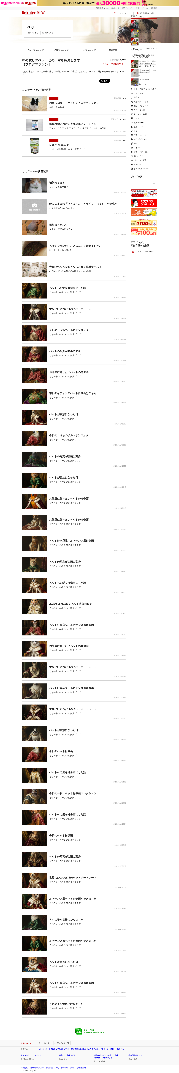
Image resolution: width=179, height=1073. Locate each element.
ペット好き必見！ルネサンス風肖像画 (71, 540)
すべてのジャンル (141, 169)
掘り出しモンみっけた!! (60, 250)
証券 (137, 8)
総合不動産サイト (135, 1055)
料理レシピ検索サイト (67, 1055)
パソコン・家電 (140, 160)
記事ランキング (61, 50)
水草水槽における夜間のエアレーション (72, 123)
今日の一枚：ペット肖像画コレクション (72, 793)
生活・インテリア (141, 106)
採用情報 (64, 1068)
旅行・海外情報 (140, 139)
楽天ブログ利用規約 (78, 1068)
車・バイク (138, 156)
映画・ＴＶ (138, 127)
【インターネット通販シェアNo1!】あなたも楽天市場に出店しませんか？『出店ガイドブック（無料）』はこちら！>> (82, 1049)
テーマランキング (87, 50)
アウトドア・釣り (141, 152)
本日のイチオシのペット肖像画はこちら (72, 393)
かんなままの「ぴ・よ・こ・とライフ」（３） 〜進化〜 (83, 203)
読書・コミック (140, 135)
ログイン (123, 13)
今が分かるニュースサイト (31, 1055)
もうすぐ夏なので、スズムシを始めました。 (75, 245)
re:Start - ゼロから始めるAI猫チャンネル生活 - (70, 271)
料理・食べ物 (139, 110)
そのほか (137, 164)
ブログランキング (35, 50)
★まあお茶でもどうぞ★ (60, 229)
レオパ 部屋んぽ (58, 144)
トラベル (145, 8)
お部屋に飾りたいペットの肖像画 (69, 372)
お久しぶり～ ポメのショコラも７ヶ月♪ (73, 102)
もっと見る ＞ (151, 48)
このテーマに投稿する (112, 64)
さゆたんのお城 (56, 107)
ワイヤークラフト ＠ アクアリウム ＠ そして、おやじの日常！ (78, 128)
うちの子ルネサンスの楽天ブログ (65, 292)
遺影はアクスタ (58, 224)
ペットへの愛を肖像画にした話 (67, 287)
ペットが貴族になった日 (63, 414)
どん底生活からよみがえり (61, 208)
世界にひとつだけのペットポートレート (72, 309)
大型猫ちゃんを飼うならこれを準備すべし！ (75, 266)
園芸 (135, 143)
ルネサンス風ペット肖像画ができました (72, 898)
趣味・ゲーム (139, 123)
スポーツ (137, 148)
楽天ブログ (33, 13)
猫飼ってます (57, 182)
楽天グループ (127, 8)
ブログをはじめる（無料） (145, 251)
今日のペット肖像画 (61, 751)
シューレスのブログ (58, 187)
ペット (136, 118)
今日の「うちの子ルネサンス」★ (69, 330)
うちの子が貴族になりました (66, 919)
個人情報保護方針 (37, 1068)
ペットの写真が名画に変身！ (66, 351)
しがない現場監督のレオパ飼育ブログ (67, 149)
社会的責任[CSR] (52, 1068)
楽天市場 (154, 8)
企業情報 (24, 1068)
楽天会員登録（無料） (147, 13)
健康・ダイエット (141, 102)
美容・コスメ (139, 97)
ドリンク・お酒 (140, 114)
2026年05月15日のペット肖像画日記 (70, 603)
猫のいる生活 (33, 33)
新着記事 (113, 50)
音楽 (135, 131)
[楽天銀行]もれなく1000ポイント (108, 8)
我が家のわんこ (47, 33)
